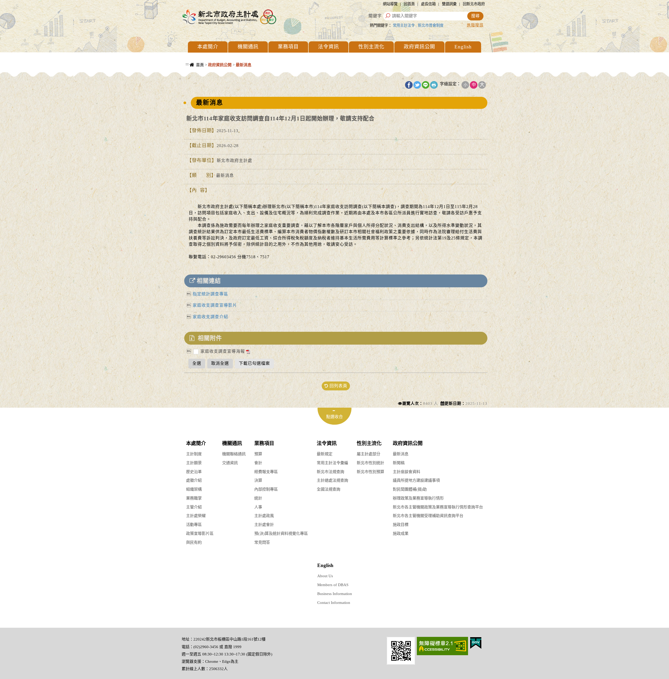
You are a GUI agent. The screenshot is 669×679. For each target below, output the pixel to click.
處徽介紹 (194, 480)
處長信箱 (428, 4)
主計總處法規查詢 (332, 480)
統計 (258, 498)
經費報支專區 (266, 471)
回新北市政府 (474, 4)
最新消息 (400, 454)
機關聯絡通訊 (234, 454)
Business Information (334, 593)
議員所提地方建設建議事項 (416, 480)
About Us (325, 576)
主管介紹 (194, 507)
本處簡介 (207, 46)
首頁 (200, 65)
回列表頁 (337, 386)
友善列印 (434, 85)
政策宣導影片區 (200, 533)
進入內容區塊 (13, 3)
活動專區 (194, 524)
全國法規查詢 (328, 489)
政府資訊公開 (419, 46)
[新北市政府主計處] (228, 16)
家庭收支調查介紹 (210, 317)
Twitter (417, 85)
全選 (196, 363)
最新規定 (324, 454)
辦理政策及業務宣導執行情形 (418, 498)
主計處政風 (264, 515)
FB (409, 85)
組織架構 (194, 489)
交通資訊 (230, 463)
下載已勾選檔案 (254, 363)
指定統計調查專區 (210, 294)
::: (379, 3)
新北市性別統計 (370, 463)
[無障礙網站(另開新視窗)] (442, 645)
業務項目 (288, 46)
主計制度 (194, 454)
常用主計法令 (404, 25)
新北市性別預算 (370, 471)
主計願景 (194, 463)
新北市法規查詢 (330, 471)
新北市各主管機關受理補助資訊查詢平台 (428, 515)
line (425, 85)
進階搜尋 (475, 25)
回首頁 (409, 4)
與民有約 (194, 542)
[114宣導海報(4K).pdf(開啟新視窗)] (247, 352)
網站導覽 (390, 4)
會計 (258, 463)
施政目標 (400, 524)
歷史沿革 (194, 471)
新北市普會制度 (430, 25)
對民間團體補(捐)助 (410, 489)
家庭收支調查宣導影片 (215, 305)
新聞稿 (399, 463)
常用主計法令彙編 (332, 463)
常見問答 (262, 542)
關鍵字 (375, 16)
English (463, 46)
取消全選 (220, 363)
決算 (258, 480)
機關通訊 (248, 46)
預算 (258, 454)
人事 (258, 507)
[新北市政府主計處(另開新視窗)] (401, 650)
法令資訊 (328, 46)
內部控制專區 (266, 489)
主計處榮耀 (196, 515)
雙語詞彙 (449, 4)
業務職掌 (194, 498)
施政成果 (400, 533)
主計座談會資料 (406, 471)
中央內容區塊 (195, 71)
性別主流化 (371, 46)
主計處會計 (264, 524)
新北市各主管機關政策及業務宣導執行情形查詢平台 (438, 507)
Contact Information (333, 602)
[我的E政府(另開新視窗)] (476, 642)
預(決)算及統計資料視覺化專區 (281, 533)
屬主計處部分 (368, 454)
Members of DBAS (332, 584)
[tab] (334, 416)
